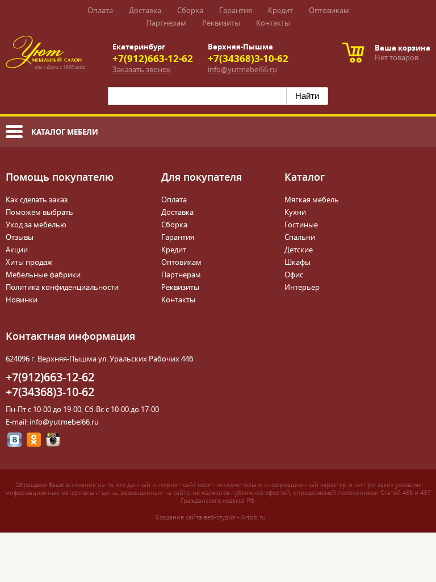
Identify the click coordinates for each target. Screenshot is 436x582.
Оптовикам (329, 10)
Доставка (145, 10)
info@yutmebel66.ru (242, 69)
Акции (17, 250)
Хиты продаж (29, 262)
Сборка (190, 10)
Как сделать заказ (37, 200)
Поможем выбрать (39, 212)
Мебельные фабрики (43, 275)
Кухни (295, 212)
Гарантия (235, 10)
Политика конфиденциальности (62, 287)
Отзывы (19, 237)
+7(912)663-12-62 (152, 58)
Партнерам (166, 23)
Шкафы (297, 262)
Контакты (273, 23)
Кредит (280, 10)
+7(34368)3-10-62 (248, 58)
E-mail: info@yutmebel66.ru (52, 422)
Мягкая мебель (311, 200)
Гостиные (301, 225)
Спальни (299, 237)
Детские (298, 250)
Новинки (21, 300)
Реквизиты (221, 23)
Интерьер (302, 287)
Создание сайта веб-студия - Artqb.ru (210, 517)
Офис (293, 275)
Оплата (100, 10)
